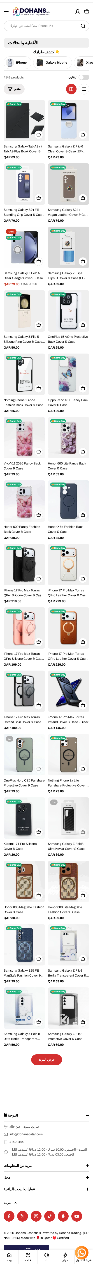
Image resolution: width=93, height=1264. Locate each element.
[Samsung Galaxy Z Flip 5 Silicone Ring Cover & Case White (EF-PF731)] (24, 311)
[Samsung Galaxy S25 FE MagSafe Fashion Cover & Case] (24, 944)
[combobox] (46, 26)
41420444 (16, 1142)
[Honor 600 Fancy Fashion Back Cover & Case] (24, 501)
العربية (8, 1202)
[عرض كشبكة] (71, 89)
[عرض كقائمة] (84, 89)
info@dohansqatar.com (26, 1134)
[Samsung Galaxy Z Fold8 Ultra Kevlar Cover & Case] (68, 818)
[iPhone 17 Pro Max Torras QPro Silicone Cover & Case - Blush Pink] (24, 628)
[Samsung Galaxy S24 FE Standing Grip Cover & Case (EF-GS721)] (24, 184)
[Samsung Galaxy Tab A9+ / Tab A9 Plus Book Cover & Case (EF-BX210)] (24, 120)
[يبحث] (83, 26)
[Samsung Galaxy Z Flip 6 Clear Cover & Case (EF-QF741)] (68, 120)
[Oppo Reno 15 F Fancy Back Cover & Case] (68, 374)
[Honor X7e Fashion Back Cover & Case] (68, 501)
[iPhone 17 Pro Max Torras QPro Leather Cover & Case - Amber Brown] (68, 628)
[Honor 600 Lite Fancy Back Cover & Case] (68, 437)
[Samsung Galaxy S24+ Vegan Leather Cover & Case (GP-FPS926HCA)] (68, 184)
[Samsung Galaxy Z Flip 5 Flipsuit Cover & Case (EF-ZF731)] (68, 247)
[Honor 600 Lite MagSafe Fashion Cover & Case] (68, 881)
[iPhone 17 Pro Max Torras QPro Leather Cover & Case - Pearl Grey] (68, 564)
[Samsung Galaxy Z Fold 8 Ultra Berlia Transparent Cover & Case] (24, 1008)
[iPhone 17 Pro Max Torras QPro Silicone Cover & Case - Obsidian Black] (24, 564)
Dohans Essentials (28, 1233)
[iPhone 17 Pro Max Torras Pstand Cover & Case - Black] (68, 691)
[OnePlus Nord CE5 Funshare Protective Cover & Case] (24, 754)
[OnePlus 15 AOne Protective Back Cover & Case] (68, 311)
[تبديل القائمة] (6, 11)
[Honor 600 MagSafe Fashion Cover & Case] (24, 881)
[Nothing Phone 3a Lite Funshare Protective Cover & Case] (68, 754)
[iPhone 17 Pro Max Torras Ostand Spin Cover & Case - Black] (24, 691)
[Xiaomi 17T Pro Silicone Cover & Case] (24, 818)
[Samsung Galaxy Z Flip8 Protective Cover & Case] (68, 1008)
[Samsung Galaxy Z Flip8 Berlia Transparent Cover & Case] (68, 944)
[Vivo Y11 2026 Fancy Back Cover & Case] (24, 437)
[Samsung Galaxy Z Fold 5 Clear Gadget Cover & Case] (24, 247)
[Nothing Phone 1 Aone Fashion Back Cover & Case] (24, 374)
